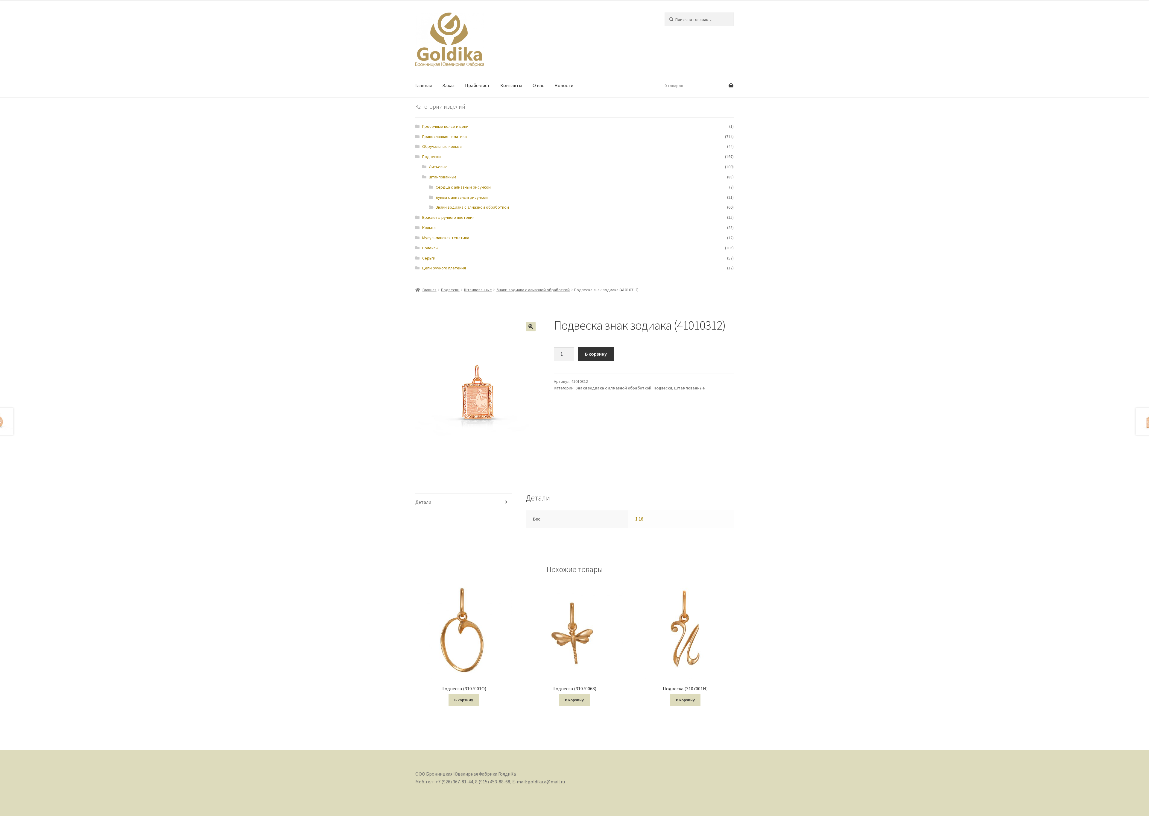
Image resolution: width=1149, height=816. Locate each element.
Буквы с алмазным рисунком (462, 197)
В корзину (596, 354)
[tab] (463, 502)
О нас (538, 85)
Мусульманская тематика (445, 237)
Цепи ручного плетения (444, 268)
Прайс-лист (477, 85)
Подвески (431, 156)
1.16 (639, 519)
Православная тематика (444, 136)
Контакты (511, 85)
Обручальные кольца (442, 146)
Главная (423, 85)
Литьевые (438, 166)
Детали (423, 502)
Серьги (428, 258)
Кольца (429, 227)
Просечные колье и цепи (445, 126)
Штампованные (443, 177)
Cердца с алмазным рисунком (463, 187)
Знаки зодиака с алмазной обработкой (472, 207)
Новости (563, 85)
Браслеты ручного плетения (448, 217)
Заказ (448, 85)
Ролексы (430, 248)
